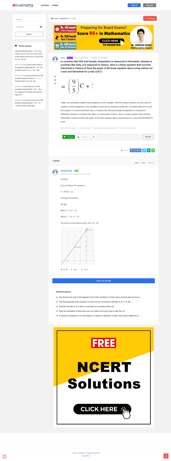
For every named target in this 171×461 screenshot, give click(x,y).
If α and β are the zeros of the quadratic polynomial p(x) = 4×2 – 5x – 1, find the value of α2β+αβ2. (29, 103)
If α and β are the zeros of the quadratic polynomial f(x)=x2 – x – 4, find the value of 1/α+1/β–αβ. (29, 78)
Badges (55, 5)
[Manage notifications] (5, 456)
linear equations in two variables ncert (105, 128)
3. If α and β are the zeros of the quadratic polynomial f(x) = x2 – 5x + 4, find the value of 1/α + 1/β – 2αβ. (29, 67)
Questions (45, 5)
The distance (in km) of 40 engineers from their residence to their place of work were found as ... (100, 297)
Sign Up (149, 5)
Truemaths (85, 456)
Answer (148, 137)
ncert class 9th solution (128, 128)
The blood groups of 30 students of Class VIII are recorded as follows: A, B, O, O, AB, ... (96, 302)
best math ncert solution (69, 128)
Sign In (134, 5)
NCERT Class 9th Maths (100, 58)
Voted (136, 163)
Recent (150, 163)
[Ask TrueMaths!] (24, 5)
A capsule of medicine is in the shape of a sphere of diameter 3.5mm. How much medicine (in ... (100, 315)
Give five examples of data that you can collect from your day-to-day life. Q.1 (92, 311)
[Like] (55, 76)
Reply (75, 270)
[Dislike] (55, 83)
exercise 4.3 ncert (85, 128)
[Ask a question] (165, 455)
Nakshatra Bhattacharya (23, 51)
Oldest (143, 163)
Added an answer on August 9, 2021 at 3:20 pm (76, 174)
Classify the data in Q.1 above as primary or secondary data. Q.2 (86, 306)
